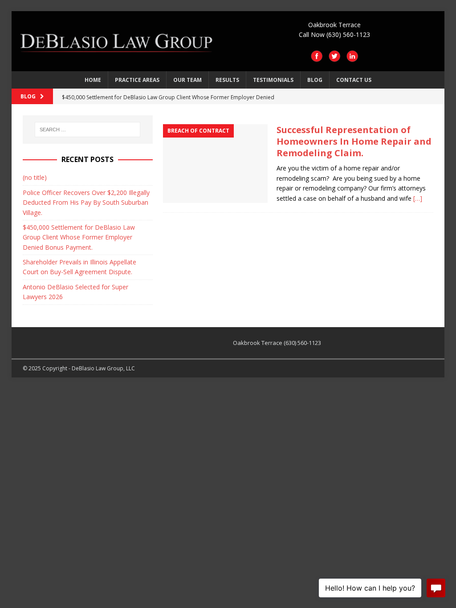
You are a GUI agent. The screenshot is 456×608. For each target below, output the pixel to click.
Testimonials (273, 80)
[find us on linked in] (352, 57)
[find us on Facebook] (316, 57)
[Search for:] (87, 129)
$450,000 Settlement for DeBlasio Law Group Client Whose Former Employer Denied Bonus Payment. (79, 237)
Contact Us (353, 80)
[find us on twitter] (334, 57)
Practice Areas (137, 80)
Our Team (187, 80)
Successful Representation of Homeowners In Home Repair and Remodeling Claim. (354, 141)
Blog (314, 80)
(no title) (35, 177)
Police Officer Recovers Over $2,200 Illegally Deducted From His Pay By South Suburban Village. (86, 202)
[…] (417, 198)
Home (93, 80)
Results (227, 80)
